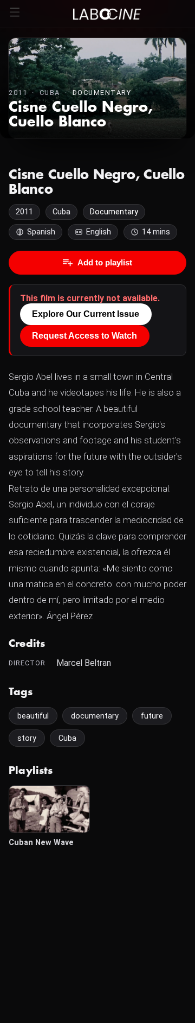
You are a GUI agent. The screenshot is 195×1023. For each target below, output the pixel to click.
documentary (95, 715)
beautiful (33, 715)
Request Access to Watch (84, 335)
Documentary (102, 92)
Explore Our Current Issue (85, 314)
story (26, 738)
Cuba (67, 738)
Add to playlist (104, 262)
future (152, 715)
